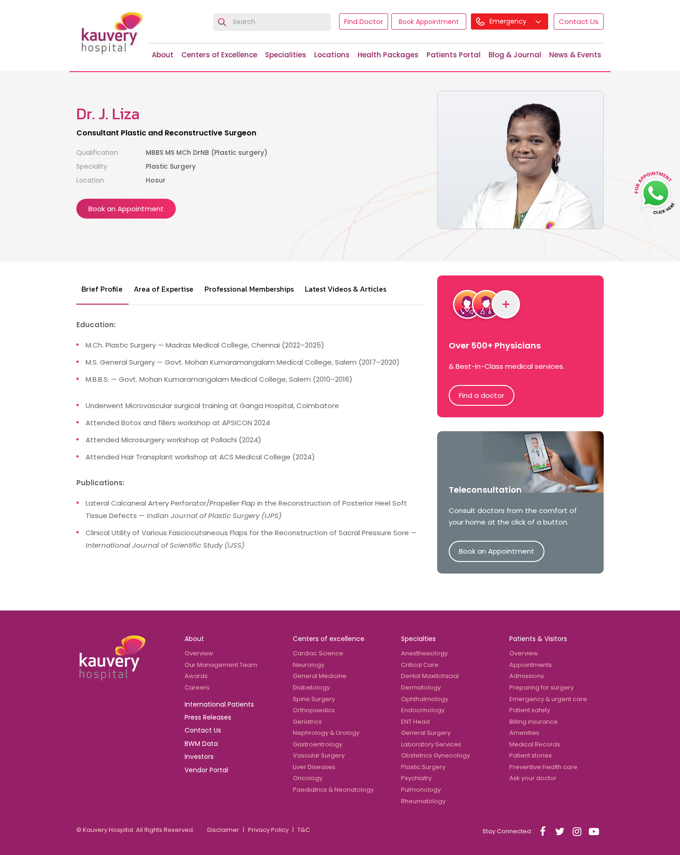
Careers (197, 687)
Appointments (530, 664)
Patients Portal (454, 55)
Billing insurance (533, 721)
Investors (199, 756)
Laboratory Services (431, 744)
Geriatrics (307, 721)
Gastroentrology (317, 744)
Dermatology (421, 687)
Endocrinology (423, 710)
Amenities (524, 732)
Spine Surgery (314, 699)
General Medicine (319, 676)
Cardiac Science (318, 653)
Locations (332, 55)
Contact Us (579, 21)
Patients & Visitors (538, 638)
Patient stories (530, 755)
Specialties (418, 638)
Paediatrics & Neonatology (333, 789)
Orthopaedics (314, 710)
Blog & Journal (514, 55)
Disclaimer (223, 829)
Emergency (508, 21)
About (162, 55)
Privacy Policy (268, 829)
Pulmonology (421, 789)
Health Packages (388, 55)
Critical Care (420, 664)
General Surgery (426, 732)
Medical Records (534, 744)
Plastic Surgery (423, 767)
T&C (303, 829)
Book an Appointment (126, 209)
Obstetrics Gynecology (435, 755)
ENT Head (415, 721)
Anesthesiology (424, 653)
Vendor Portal (206, 770)
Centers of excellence (329, 638)
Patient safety (529, 710)
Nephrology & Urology (326, 732)
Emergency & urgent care (548, 699)
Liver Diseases (314, 767)
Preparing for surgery (541, 687)
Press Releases (208, 717)
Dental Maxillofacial (430, 676)
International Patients (219, 704)
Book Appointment (429, 21)
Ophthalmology (424, 699)
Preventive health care (543, 767)
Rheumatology (423, 801)
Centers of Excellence (219, 55)
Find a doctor (481, 395)
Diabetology (311, 687)
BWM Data (201, 743)
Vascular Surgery (319, 755)
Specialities (285, 55)
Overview (199, 653)
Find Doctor (363, 21)
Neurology (308, 664)
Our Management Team (221, 664)
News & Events (575, 55)
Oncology (307, 778)
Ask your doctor (532, 778)
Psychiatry (416, 778)
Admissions (526, 676)
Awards (196, 676)
